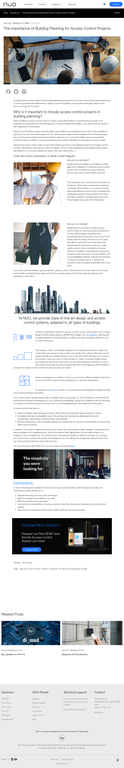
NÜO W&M (6, 707)
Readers (35, 699)
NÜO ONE (5, 703)
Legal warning (62, 763)
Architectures (64, 569)
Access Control (33, 569)
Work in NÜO (38, 715)
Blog (6, 13)
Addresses (98, 712)
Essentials (28, 4)
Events (4, 650)
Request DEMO (31, 550)
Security (7, 23)
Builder (84, 569)
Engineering (75, 569)
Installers (42, 4)
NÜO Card (5, 715)
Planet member (38, 703)
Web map (54, 759)
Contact (116, 4)
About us (36, 707)
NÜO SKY (5, 711)
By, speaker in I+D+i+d (13, 654)
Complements (7, 719)
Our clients (37, 711)
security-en (14, 13)
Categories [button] (56, 4)
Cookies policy (67, 759)
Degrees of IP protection (74, 654)
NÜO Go (5, 699)
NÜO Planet (27, 563)
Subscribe (72, 4)
